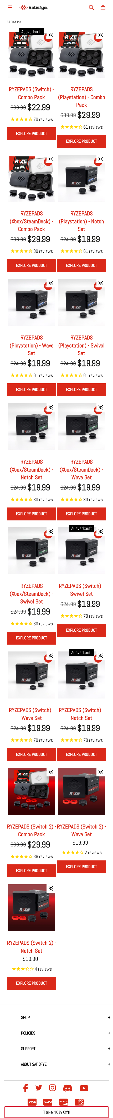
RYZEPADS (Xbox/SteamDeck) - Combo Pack (31, 221)
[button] (56, 1112)
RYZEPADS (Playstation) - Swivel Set (81, 345)
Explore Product (31, 133)
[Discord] (68, 1088)
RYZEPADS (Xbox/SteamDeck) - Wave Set (81, 469)
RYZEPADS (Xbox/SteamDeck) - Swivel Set (31, 593)
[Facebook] (26, 1088)
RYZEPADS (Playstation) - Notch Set (81, 221)
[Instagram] (53, 1088)
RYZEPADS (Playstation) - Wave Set (32, 345)
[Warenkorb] (103, 7)
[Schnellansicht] (51, 35)
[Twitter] (39, 1088)
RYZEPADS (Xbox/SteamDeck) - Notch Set (31, 469)
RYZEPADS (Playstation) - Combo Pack (81, 97)
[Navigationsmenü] (10, 7)
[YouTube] (85, 1088)
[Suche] (91, 7)
